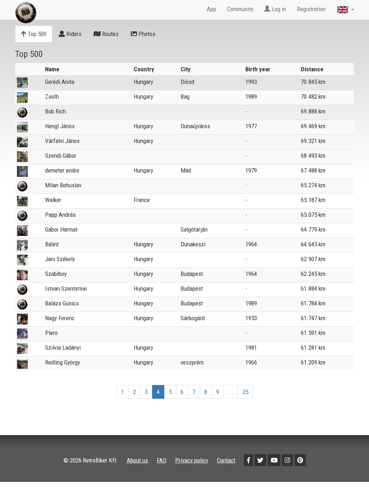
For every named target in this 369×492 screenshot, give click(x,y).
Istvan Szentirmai (66, 288)
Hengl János (60, 126)
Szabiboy (56, 273)
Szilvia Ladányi (63, 347)
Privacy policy (191, 460)
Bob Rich (55, 111)
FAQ (161, 460)
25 (245, 391)
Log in (278, 9)
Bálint (52, 244)
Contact (226, 460)
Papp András (60, 214)
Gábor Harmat (61, 229)
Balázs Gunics (62, 303)
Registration (311, 9)
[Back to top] (348, 471)
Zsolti (52, 96)
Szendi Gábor (60, 155)
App (211, 9)
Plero (51, 332)
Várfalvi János (62, 140)
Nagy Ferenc (60, 318)
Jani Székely (60, 259)
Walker (53, 199)
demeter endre (62, 170)
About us (137, 460)
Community (240, 9)
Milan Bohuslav (63, 185)
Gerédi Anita (59, 81)
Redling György (62, 362)
